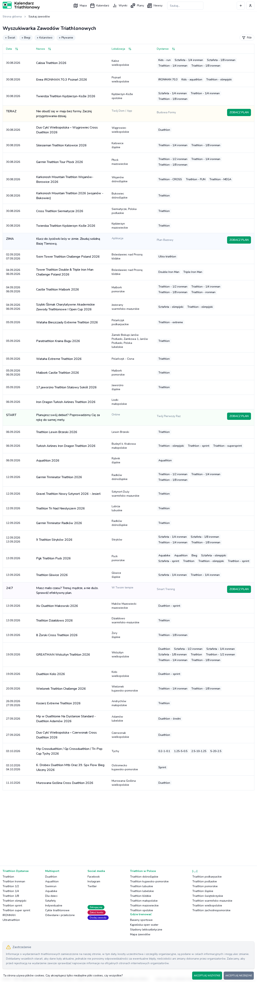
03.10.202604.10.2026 (13, 767)
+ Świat (10, 37)
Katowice (117, 145)
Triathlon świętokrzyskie (207, 896)
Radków (119, 477)
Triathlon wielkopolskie (207, 905)
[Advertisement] (123, 825)
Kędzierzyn (120, 226)
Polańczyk (120, 322)
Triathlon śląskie (202, 891)
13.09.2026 (13, 558)
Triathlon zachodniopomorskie (211, 910)
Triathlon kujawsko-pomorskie (149, 881)
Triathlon (8, 877)
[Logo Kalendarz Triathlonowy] (21, 5)
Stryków (117, 540)
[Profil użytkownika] (250, 6)
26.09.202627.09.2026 (13, 703)
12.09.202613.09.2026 (13, 540)
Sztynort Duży (125, 494)
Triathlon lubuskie (141, 886)
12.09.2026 (13, 477)
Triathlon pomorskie (205, 886)
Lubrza (117, 508)
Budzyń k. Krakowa (124, 446)
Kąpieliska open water (144, 925)
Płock (120, 162)
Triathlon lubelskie (142, 891)
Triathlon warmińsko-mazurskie (212, 901)
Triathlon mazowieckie (144, 905)
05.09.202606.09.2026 (13, 373)
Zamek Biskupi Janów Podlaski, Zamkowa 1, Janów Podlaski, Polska (130, 341)
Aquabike (51, 891)
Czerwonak (120, 735)
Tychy (115, 751)
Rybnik (116, 460)
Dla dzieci (51, 896)
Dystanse (163, 49)
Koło (120, 674)
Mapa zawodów (140, 934)
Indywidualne (53, 905)
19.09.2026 (13, 654)
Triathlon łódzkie (140, 896)
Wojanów (119, 179)
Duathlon (51, 877)
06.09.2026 (13, 402)
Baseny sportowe (141, 920)
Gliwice (116, 575)
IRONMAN (9, 915)
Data (9, 49)
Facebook (94, 877)
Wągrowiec (120, 130)
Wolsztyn (120, 654)
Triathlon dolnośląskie (144, 877)
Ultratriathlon (11, 920)
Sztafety (50, 901)
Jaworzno (117, 387)
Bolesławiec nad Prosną (127, 256)
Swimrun (50, 886)
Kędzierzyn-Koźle (122, 96)
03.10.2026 (13, 751)
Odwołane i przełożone (60, 915)
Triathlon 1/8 (11, 896)
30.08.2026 (13, 63)
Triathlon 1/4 (11, 891)
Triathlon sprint (12, 905)
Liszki (119, 402)
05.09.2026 (13, 322)
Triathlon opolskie (141, 910)
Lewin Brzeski (120, 432)
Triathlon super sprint (16, 910)
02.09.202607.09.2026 (13, 256)
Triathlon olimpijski (14, 901)
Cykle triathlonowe (57, 910)
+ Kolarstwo (44, 37)
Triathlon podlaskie (204, 881)
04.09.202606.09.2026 (13, 272)
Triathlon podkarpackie (207, 877)
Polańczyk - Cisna (123, 359)
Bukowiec (119, 195)
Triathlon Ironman (14, 881)
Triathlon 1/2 (11, 886)
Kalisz (120, 63)
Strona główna (12, 16)
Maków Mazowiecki (124, 606)
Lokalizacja (118, 49)
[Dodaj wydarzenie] (241, 6)
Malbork (118, 289)
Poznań (120, 79)
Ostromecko (125, 767)
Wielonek (125, 688)
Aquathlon (52, 881)
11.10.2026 (13, 783)
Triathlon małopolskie (144, 901)
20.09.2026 (13, 688)
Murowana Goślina (124, 783)
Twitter (92, 886)
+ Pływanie (66, 37)
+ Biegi (25, 37)
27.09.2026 (13, 719)
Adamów (117, 719)
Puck (118, 558)
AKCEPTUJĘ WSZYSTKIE (207, 975)
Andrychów (119, 703)
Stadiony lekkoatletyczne (146, 929)
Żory (116, 635)
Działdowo (125, 620)
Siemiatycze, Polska (124, 211)
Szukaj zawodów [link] (39, 16)
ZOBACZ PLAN (239, 112)
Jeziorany (125, 307)
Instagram (94, 881)
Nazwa (40, 49)
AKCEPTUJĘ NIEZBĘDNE (238, 975)
